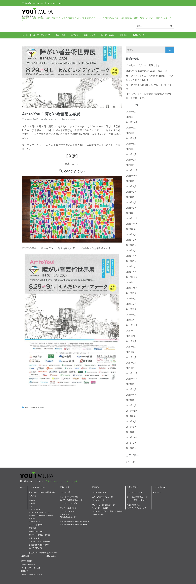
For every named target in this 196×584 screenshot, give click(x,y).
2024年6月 (131, 197)
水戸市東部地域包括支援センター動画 (73, 524)
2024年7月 (131, 191)
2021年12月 (132, 325)
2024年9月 (131, 181)
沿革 (30, 506)
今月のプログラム (133, 505)
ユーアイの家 (65, 492)
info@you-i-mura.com (34, 3)
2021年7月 (131, 351)
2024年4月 (131, 202)
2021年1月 (131, 368)
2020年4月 (131, 394)
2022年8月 (131, 298)
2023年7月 (131, 239)
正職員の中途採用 (28, 564)
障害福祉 (74, 35)
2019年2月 (131, 432)
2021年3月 (131, 362)
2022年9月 (131, 293)
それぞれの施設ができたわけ (39, 512)
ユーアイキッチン (99, 492)
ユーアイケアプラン (68, 511)
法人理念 (32, 503)
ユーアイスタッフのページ (39, 541)
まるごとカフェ (35, 538)
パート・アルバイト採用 (30, 567)
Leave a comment (69, 119)
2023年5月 (131, 250)
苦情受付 (32, 528)
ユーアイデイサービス (68, 503)
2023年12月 (132, 218)
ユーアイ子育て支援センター (138, 500)
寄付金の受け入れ (36, 531)
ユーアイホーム (98, 514)
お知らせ (41, 407)
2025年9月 (131, 127)
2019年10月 (132, 416)
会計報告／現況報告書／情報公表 (41, 515)
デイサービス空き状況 (68, 508)
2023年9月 (131, 234)
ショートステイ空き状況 (69, 497)
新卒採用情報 (26, 561)
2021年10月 (132, 335)
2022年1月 (131, 319)
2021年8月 (131, 346)
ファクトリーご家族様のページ (103, 505)
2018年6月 (131, 448)
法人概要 (32, 500)
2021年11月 (132, 330)
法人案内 (32, 495)
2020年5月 (131, 389)
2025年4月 (131, 149)
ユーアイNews (107, 35)
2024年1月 (131, 213)
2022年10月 (132, 287)
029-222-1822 (57, 3)
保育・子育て (89, 35)
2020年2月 (131, 400)
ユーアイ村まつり (36, 524)
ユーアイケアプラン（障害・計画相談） (107, 511)
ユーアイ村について (41, 35)
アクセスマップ (34, 521)
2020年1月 (131, 405)
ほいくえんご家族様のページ (137, 497)
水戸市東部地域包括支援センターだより (74, 521)
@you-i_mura (50, 119)
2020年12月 (132, 373)
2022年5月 (131, 314)
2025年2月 (131, 159)
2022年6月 (131, 309)
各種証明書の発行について (39, 544)
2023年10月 (132, 229)
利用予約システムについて (136, 508)
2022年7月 (131, 303)
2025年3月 (131, 154)
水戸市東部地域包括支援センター (68, 515)
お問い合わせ (138, 35)
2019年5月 (131, 426)
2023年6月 (131, 245)
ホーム (25, 35)
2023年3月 (131, 261)
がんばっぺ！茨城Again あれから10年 (43, 553)
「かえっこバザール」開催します (143, 65)
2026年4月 (131, 116)
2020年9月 (131, 384)
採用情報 (123, 35)
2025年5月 (131, 143)
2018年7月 (131, 442)
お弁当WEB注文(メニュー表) (102, 497)
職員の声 (24, 571)
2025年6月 (131, 138)
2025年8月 (131, 132)
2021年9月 (131, 341)
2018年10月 (132, 437)
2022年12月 (132, 277)
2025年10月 (132, 122)
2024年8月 (131, 186)
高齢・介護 (60, 35)
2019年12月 (132, 410)
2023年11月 (132, 223)
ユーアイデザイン (36, 548)
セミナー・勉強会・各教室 (39, 534)
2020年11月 (132, 378)
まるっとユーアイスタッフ (31, 574)
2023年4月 (131, 255)
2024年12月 (132, 170)
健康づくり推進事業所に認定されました (146, 70)
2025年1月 (131, 165)
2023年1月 (131, 271)
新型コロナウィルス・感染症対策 (42, 492)
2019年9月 (131, 421)
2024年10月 (132, 175)
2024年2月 (131, 207)
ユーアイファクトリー (101, 500)
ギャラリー (157, 492)
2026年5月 (131, 111)
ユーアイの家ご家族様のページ (71, 500)
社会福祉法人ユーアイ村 (32, 16)
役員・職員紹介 (34, 509)
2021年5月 (131, 357)
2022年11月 (132, 282)
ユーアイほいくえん (134, 492)
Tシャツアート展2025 (100, 508)
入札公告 (32, 518)
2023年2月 (131, 266)
